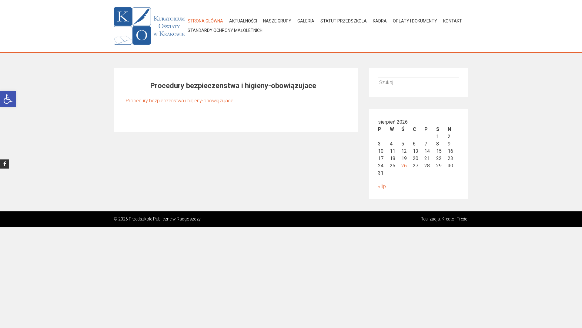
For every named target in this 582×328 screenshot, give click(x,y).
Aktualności (243, 21)
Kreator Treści (455, 219)
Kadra (380, 21)
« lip (382, 186)
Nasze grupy (277, 21)
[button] (8, 99)
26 (404, 166)
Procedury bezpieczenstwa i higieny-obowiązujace (179, 101)
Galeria (305, 21)
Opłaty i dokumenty (415, 21)
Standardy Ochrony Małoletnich (225, 30)
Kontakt (452, 21)
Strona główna (205, 21)
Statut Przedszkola (343, 21)
